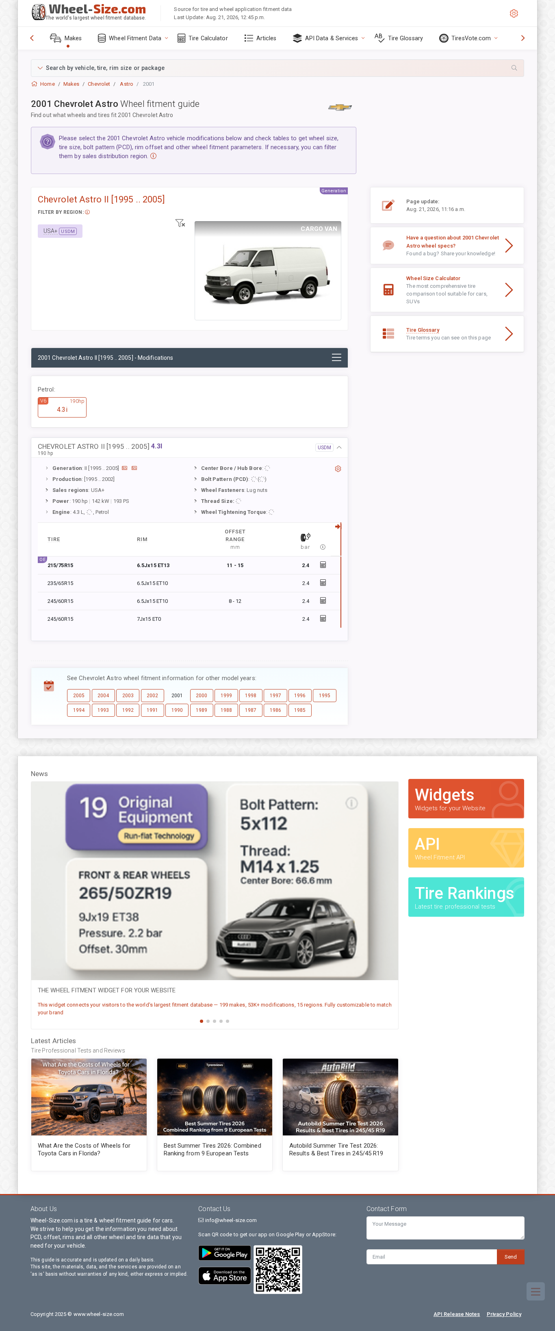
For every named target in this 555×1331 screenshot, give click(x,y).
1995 (324, 695)
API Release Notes (457, 1314)
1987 (250, 710)
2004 (103, 695)
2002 (152, 695)
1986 (275, 710)
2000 (201, 695)
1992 (128, 710)
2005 (79, 695)
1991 (152, 710)
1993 (103, 710)
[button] (277, 68)
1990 (177, 710)
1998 (250, 695)
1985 (300, 710)
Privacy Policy (504, 1314)
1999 (226, 695)
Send (511, 1257)
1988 (226, 710)
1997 (275, 695)
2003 (128, 695)
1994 (79, 710)
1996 (300, 695)
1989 (201, 710)
